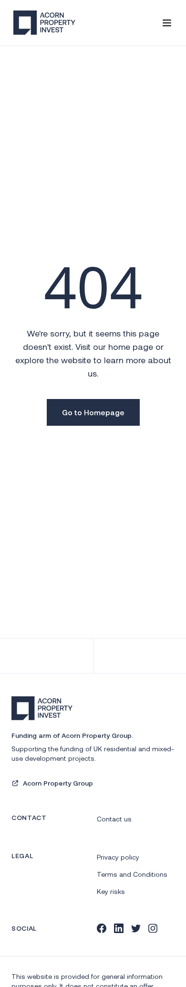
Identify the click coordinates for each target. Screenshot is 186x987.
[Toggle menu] (167, 23)
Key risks (111, 891)
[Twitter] (136, 928)
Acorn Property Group (58, 783)
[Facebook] (101, 928)
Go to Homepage (93, 412)
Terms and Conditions (132, 874)
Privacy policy (118, 857)
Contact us (114, 819)
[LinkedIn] (119, 928)
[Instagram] (153, 928)
